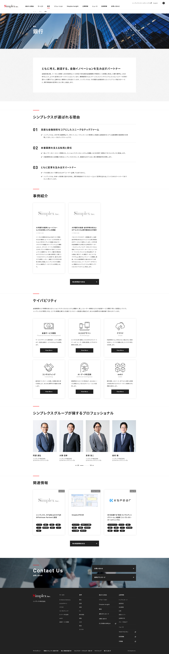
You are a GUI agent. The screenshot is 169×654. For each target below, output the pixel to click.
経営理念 (121, 603)
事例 (100, 609)
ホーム (34, 11)
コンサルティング (63, 611)
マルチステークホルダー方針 (82, 650)
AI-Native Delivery (65, 600)
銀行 (80, 600)
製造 (80, 625)
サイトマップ (98, 650)
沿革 (120, 611)
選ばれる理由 (29, 6)
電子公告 (107, 650)
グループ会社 (122, 622)
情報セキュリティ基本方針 (51, 650)
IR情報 (121, 641)
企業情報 (85, 6)
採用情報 (104, 6)
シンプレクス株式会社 (11, 6)
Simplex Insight (73, 6)
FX (80, 611)
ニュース (95, 6)
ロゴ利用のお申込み (105, 623)
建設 (80, 618)
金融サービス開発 (64, 622)
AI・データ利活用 (63, 614)
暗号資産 (81, 614)
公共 (80, 622)
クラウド (61, 607)
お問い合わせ (115, 6)
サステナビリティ (123, 632)
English (155, 3)
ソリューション (58, 6)
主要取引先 (122, 618)
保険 (80, 607)
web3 (61, 618)
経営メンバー (122, 614)
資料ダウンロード (104, 614)
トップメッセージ (123, 600)
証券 (80, 603)
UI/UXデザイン (63, 603)
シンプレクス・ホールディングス (141, 3)
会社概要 (121, 607)
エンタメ (81, 629)
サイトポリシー (37, 650)
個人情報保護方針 (66, 650)
